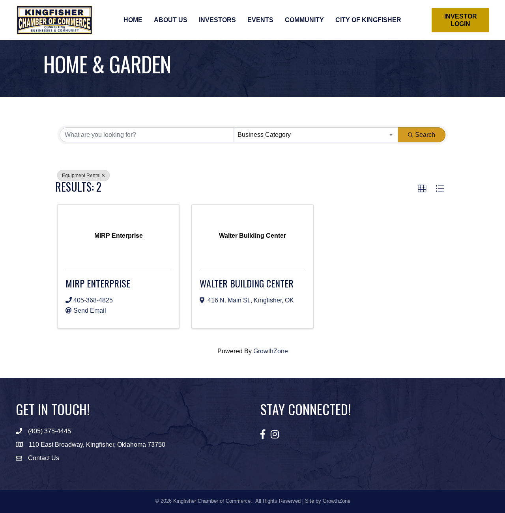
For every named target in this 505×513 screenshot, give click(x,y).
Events (260, 20)
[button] (422, 189)
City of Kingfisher (368, 20)
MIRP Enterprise (97, 283)
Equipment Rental (81, 175)
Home (132, 20)
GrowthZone (270, 351)
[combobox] (316, 134)
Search (425, 134)
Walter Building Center (247, 283)
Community (304, 20)
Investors (217, 20)
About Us (170, 20)
